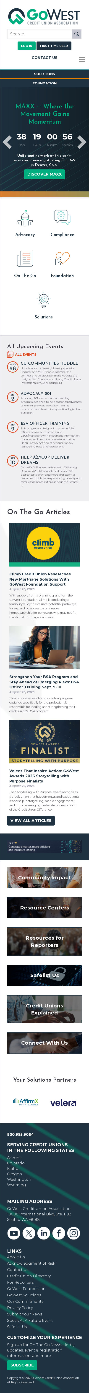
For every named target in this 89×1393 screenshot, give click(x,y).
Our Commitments (25, 1297)
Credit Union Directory (29, 1272)
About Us (16, 1253)
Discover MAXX (44, 174)
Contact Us (45, 58)
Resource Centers (44, 904)
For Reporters (20, 1278)
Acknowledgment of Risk (31, 1259)
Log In (26, 46)
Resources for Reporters (45, 937)
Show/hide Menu (81, 59)
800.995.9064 (20, 1131)
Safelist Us (44, 971)
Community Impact (44, 873)
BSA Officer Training (45, 424)
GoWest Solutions (24, 1291)
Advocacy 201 (36, 394)
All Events (26, 354)
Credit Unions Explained (44, 1005)
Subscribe (22, 1361)
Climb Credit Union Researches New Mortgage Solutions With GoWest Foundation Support (40, 579)
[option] (26, 1099)
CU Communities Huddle (49, 364)
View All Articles (30, 820)
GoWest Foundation (26, 1285)
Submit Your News (24, 1310)
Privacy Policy (20, 1304)
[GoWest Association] (44, 24)
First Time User (54, 46)
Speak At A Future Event (30, 1317)
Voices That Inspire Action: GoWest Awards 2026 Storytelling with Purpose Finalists (44, 776)
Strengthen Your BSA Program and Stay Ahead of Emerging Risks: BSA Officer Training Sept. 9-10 (44, 682)
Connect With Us (44, 1039)
